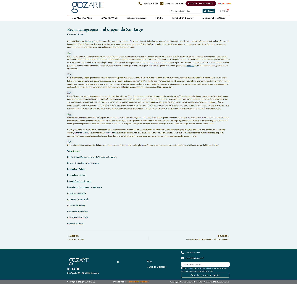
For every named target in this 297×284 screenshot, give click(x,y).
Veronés (190, 66)
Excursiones (109, 17)
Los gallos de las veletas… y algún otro (84, 187)
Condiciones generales (188, 282)
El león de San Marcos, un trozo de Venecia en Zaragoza (92, 157)
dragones (89, 41)
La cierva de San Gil (76, 205)
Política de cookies (222, 282)
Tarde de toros (73, 151)
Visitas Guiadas (136, 17)
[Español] (230, 3)
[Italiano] (226, 3)
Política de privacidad (206, 282)
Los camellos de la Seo (77, 211)
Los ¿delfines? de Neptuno (79, 181)
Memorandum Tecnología (138, 282)
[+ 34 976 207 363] (182, 252)
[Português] (228, 3)
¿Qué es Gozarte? (156, 267)
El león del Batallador (76, 193)
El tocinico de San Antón (78, 199)
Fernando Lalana (81, 133)
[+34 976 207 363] (140, 3)
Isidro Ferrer (111, 133)
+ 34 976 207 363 (193, 253)
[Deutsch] (224, 3)
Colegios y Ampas (214, 17)
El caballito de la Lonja (77, 175)
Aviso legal (174, 282)
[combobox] (186, 11)
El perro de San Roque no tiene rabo (83, 163)
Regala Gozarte (82, 17)
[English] (219, 3)
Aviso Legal (193, 268)
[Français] (221, 3)
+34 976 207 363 (151, 3)
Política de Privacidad (206, 268)
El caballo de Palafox (76, 169)
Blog (149, 261)
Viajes (159, 17)
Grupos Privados (183, 17)
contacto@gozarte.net (174, 3)
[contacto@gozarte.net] (161, 3)
